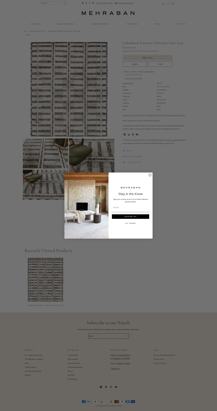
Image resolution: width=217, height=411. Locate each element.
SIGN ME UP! (130, 216)
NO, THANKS (130, 223)
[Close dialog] (150, 175)
